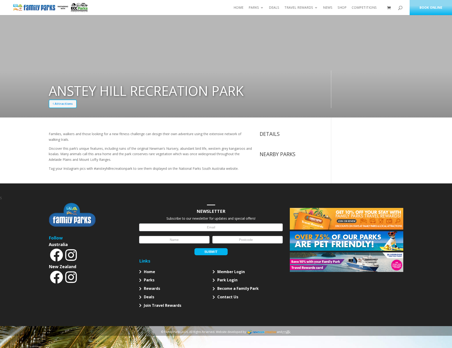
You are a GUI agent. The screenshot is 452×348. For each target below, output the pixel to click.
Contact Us (227, 296)
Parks (254, 8)
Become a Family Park (238, 288)
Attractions (63, 104)
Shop (342, 8)
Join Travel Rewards (162, 305)
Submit (211, 252)
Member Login (231, 271)
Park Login (227, 280)
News (327, 8)
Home (238, 8)
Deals (274, 8)
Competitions (364, 8)
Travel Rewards (298, 8)
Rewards (152, 288)
